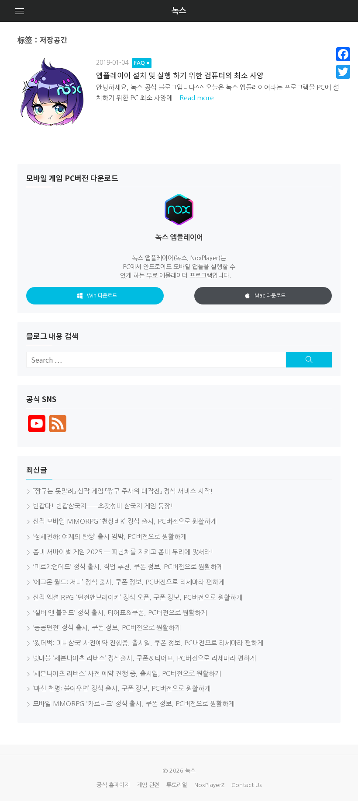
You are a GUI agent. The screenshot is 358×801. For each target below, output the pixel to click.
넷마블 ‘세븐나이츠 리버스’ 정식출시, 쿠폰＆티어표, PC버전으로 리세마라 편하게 (144, 658)
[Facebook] (343, 54)
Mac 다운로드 (270, 295)
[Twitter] (343, 71)
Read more (196, 97)
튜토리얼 (176, 785)
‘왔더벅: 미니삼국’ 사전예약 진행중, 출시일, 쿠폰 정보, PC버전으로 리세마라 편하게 (148, 643)
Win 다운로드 (102, 295)
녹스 (179, 11)
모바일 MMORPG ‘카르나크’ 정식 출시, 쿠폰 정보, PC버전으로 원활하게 (133, 703)
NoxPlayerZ (209, 785)
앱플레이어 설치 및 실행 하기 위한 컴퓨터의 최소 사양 (180, 75)
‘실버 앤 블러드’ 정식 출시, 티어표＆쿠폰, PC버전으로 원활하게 (120, 612)
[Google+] (343, 82)
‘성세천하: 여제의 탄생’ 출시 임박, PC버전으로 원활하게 (109, 536)
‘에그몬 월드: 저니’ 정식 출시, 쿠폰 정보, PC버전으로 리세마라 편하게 (128, 582)
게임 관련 (148, 785)
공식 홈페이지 (113, 785)
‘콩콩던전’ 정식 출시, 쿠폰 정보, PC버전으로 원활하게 (107, 627)
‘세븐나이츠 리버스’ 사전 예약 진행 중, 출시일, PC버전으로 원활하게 (127, 673)
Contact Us (246, 785)
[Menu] (19, 11)
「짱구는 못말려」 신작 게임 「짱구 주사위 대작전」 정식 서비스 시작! (123, 491)
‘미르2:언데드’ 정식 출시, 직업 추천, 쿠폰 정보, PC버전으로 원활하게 (128, 566)
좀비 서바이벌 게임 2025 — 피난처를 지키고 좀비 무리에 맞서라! (123, 552)
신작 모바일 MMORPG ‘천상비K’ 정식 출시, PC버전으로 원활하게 (125, 521)
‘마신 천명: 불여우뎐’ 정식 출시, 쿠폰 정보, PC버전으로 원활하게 (121, 688)
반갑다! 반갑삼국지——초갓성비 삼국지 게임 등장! (103, 506)
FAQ (139, 63)
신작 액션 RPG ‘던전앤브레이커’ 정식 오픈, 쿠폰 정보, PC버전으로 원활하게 (137, 597)
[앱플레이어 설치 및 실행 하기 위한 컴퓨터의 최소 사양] (52, 93)
